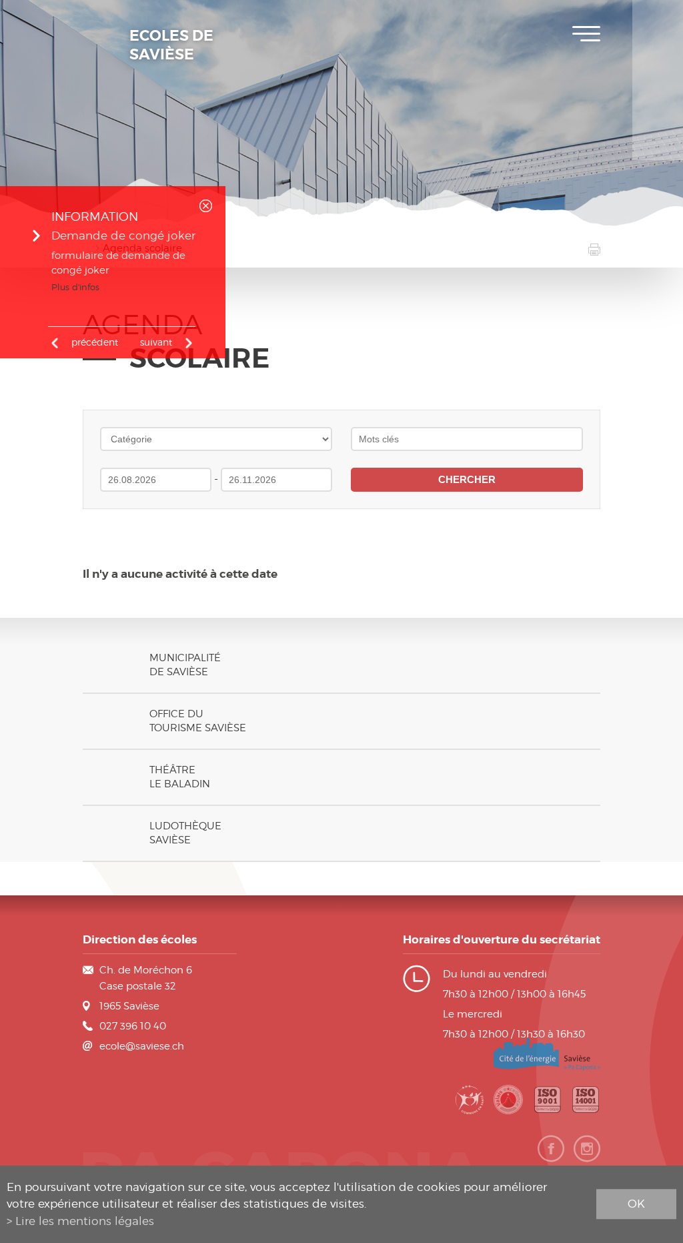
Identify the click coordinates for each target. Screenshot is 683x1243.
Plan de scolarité (657, 60)
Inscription (657, 20)
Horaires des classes (657, 100)
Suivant (156, 342)
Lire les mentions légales (84, 1221)
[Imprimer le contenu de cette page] (594, 251)
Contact (657, 140)
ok (636, 1203)
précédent (94, 342)
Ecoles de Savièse (171, 45)
